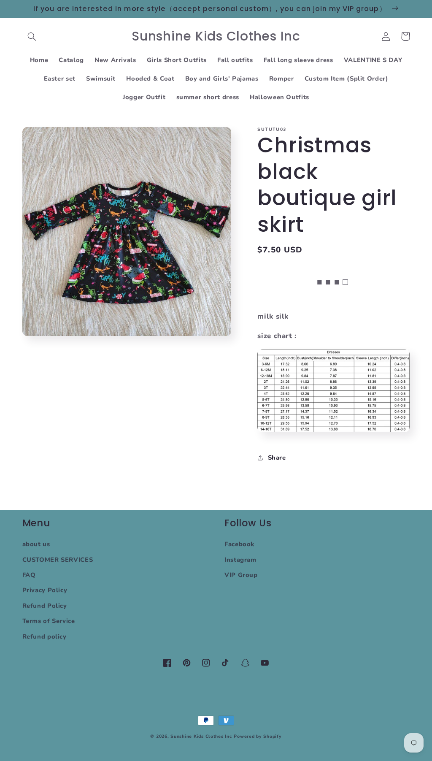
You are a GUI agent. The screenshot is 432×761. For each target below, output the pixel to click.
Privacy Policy (45, 590)
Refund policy (44, 636)
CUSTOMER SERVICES (57, 559)
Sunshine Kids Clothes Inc (201, 736)
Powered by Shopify (257, 736)
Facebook (239, 544)
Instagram (240, 559)
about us (36, 544)
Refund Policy (44, 605)
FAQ (29, 575)
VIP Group (241, 575)
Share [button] (277, 457)
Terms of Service (48, 621)
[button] (32, 36)
